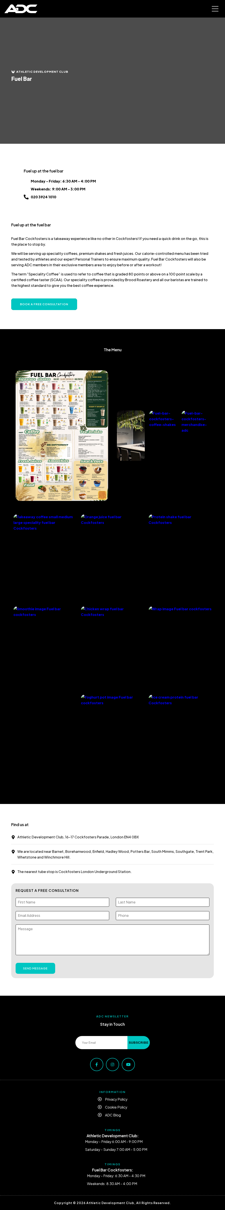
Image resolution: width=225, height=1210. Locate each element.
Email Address (26, 908)
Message (22, 922)
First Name (23, 895)
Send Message (35, 968)
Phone (121, 908)
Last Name (123, 895)
